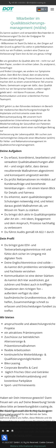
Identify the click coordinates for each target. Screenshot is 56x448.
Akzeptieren (8, 441)
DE (42, 9)
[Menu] (52, 9)
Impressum (40, 446)
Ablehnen (23, 441)
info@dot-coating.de (37, 3)
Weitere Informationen (22, 446)
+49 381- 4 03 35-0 (18, 3)
